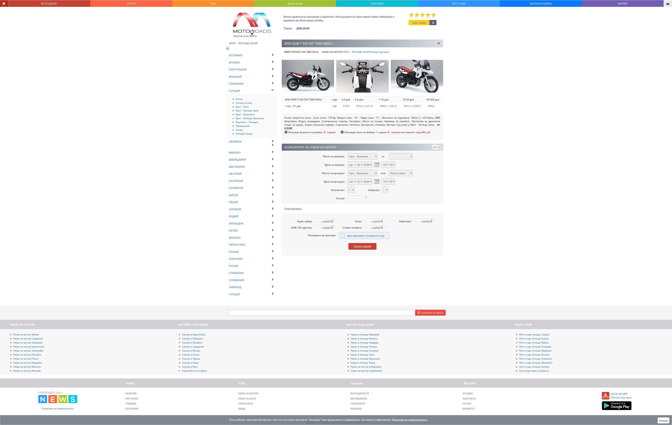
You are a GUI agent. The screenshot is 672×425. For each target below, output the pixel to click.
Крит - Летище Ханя (247, 110)
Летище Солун (244, 133)
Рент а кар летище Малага (534, 354)
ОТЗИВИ (468, 393)
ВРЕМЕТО (468, 408)
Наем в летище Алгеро (364, 346)
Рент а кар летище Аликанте (535, 358)
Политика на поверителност (58, 408)
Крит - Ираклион (245, 114)
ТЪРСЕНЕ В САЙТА (431, 312)
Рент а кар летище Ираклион (535, 362)
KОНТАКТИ (469, 398)
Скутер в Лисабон (192, 342)
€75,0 (346, 106)
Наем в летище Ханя (363, 354)
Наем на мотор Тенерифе (28, 350)
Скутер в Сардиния (193, 346)
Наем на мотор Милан (26, 334)
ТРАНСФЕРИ (245, 403)
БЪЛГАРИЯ (131, 408)
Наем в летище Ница (363, 362)
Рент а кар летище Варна (533, 342)
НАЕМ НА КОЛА (247, 398)
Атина (239, 99)
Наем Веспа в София (194, 370)
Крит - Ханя (242, 106)
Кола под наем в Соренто (534, 370)
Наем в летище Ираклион (365, 358)
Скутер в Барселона (193, 334)
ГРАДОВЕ (130, 403)
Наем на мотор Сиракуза (27, 342)
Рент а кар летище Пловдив (535, 346)
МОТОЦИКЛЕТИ (359, 393)
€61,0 (393, 106)
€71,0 (369, 106)
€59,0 (417, 106)
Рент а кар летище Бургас (534, 338)
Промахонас (243, 126)
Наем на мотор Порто (25, 358)
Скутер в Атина (190, 354)
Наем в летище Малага (364, 338)
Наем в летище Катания (365, 350)
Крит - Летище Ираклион (250, 118)
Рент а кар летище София (534, 334)
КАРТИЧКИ (131, 398)
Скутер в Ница (190, 362)
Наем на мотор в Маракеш (366, 366)
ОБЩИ (241, 408)
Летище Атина (244, 102)
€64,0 (383, 106)
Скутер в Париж (191, 358)
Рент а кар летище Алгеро (534, 366)
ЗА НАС (467, 403)
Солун (239, 129)
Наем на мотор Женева (27, 370)
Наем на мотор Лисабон (27, 354)
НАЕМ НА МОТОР (248, 393)
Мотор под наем (366, 52)
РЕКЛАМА (356, 408)
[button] (49, 3)
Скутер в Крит (190, 366)
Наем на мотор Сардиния (28, 338)
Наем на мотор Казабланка (366, 370)
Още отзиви (419, 22)
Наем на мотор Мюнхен (27, 366)
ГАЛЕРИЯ (130, 393)
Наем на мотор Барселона (28, 346)
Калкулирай (362, 246)
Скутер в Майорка (192, 338)
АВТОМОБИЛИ (358, 398)
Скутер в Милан (191, 350)
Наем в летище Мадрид (364, 342)
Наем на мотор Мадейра (27, 362)
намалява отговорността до (366, 235)
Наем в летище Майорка (365, 334)
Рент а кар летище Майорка (535, 350)
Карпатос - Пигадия (247, 122)
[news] (57, 396)
